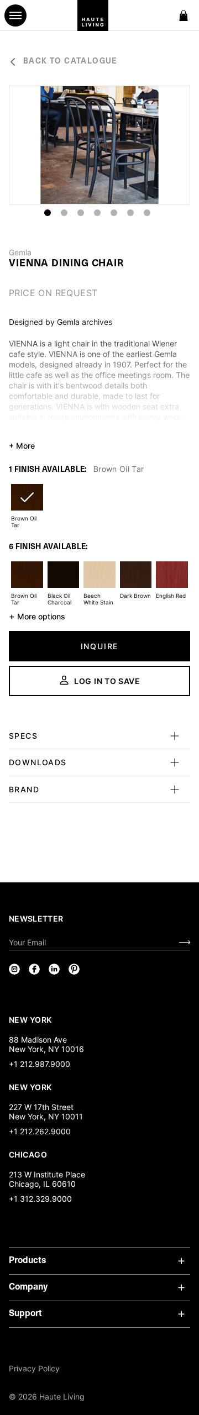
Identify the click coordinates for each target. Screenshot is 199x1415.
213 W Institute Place (47, 1174)
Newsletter (36, 918)
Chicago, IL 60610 (42, 1183)
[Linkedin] (54, 969)
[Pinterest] (74, 969)
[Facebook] (34, 969)
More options (37, 616)
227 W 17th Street (41, 1107)
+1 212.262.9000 (40, 1131)
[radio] (27, 504)
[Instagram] (14, 969)
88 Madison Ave (38, 1039)
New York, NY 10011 (46, 1116)
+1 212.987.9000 (39, 1064)
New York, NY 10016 (46, 1049)
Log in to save (107, 681)
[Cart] (183, 15)
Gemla (20, 252)
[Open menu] (15, 15)
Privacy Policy (34, 1368)
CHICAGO (28, 1154)
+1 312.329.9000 (40, 1198)
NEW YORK (31, 1019)
